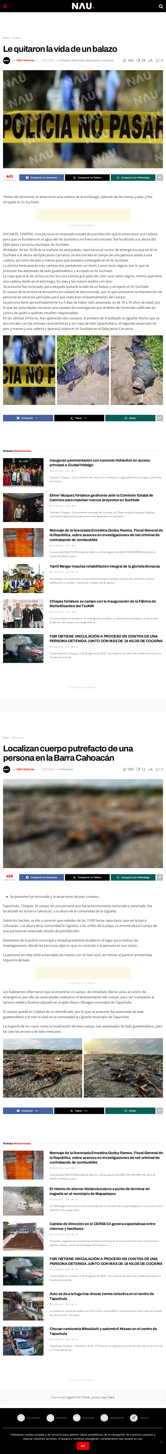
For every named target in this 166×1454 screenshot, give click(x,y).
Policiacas (17, 737)
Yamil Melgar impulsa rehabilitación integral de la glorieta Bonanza (105, 566)
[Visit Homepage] (83, 6)
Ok (83, 1446)
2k (74, 470)
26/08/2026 (57, 470)
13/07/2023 (48, 60)
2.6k (75, 1234)
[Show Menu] (5, 6)
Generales (78, 60)
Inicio (6, 37)
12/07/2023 (48, 769)
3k (74, 1304)
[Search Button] (161, 6)
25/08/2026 (57, 1339)
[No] (161, 1442)
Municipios (93, 60)
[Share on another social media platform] (159, 177)
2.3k (75, 1339)
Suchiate (108, 60)
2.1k (75, 646)
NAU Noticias (25, 60)
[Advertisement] (83, 24)
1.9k (75, 572)
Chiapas (16, 37)
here (111, 1397)
